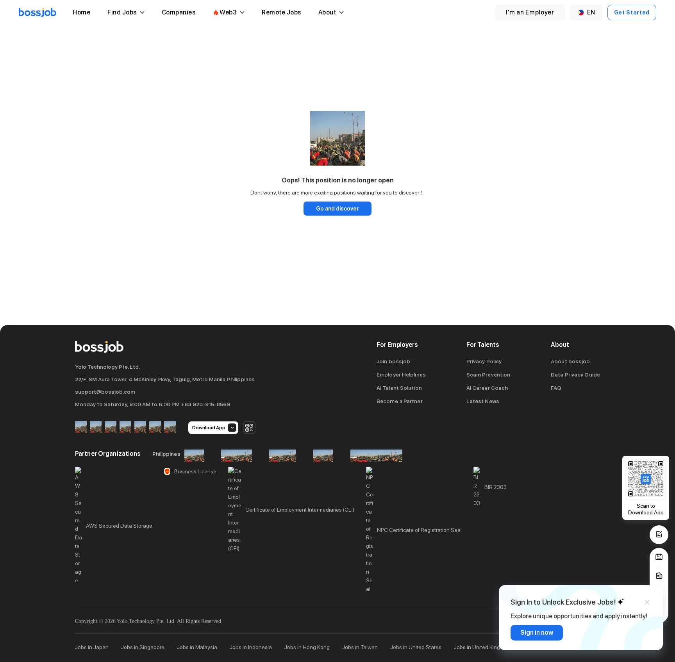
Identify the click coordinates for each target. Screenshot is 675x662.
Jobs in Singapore (142, 647)
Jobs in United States (415, 647)
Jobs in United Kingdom (482, 647)
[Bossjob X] (140, 427)
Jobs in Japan (92, 647)
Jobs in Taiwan (360, 647)
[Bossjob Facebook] (81, 427)
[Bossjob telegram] (170, 427)
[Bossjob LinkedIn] (96, 427)
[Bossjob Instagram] (110, 427)
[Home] (37, 12)
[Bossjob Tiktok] (155, 427)
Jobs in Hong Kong (307, 647)
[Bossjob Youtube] (125, 427)
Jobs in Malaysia (197, 647)
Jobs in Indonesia (251, 647)
